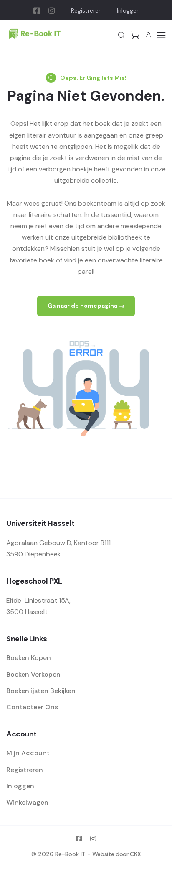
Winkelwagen (27, 802)
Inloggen (128, 10)
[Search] (121, 35)
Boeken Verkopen (33, 674)
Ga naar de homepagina (82, 305)
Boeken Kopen (28, 657)
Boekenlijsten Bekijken (41, 690)
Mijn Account (28, 753)
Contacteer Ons (32, 707)
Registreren (86, 10)
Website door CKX (116, 854)
